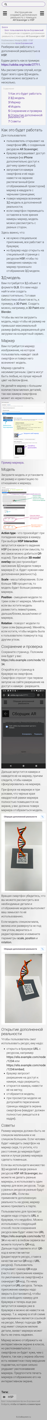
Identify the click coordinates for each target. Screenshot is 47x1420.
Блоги (5, 27)
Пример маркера (12, 462)
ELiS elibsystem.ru (23, 1417)
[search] (23, 4)
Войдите (5, 1404)
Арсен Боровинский (24, 43)
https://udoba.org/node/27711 (20, 64)
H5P (10, 1397)
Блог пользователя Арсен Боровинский (24, 30)
